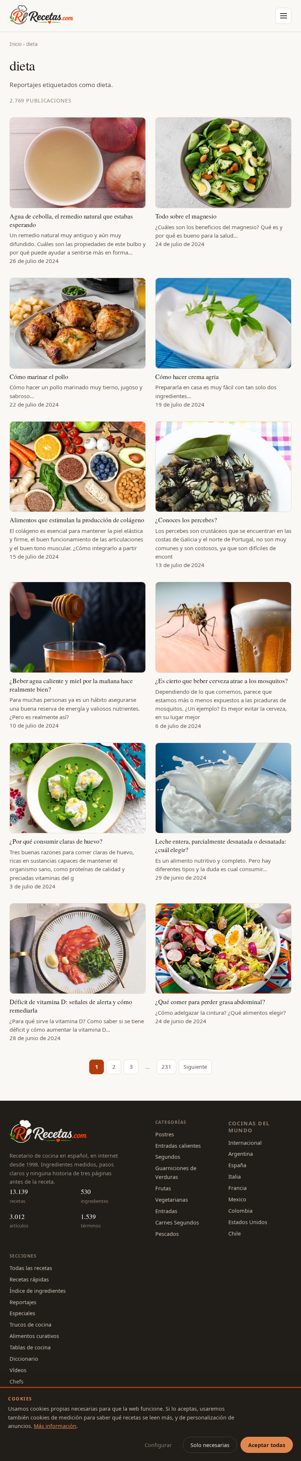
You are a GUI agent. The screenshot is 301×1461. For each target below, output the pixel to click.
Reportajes (23, 1302)
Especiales (22, 1313)
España (237, 1165)
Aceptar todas (266, 1445)
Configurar (158, 1445)
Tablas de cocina (30, 1347)
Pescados (167, 1233)
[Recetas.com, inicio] (41, 15)
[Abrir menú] (283, 16)
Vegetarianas (171, 1199)
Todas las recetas (31, 1267)
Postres (164, 1134)
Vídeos (18, 1370)
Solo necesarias (210, 1445)
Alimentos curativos (34, 1335)
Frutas (163, 1188)
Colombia (240, 1210)
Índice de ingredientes (38, 1290)
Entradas (166, 1211)
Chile (234, 1233)
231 (166, 1066)
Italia (234, 1176)
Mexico (237, 1199)
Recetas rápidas (29, 1279)
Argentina (240, 1153)
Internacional (245, 1142)
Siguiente (195, 1066)
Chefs (16, 1381)
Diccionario (24, 1358)
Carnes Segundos (177, 1222)
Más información (55, 1425)
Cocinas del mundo (249, 1126)
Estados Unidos (247, 1222)
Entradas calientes (178, 1145)
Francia (237, 1187)
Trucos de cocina (30, 1324)
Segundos (167, 1156)
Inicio (16, 44)
